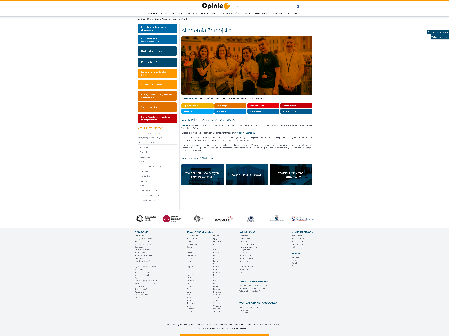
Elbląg (215, 244)
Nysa (215, 275)
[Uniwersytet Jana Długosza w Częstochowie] (303, 218)
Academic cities (298, 241)
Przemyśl (190, 286)
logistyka (141, 161)
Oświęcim (190, 281)
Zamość (190, 311)
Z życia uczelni (140, 258)
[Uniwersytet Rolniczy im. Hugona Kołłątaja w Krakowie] (250, 218)
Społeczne (243, 252)
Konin (189, 261)
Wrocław (216, 309)
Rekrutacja (222, 105)
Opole (215, 278)
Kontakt (295, 263)
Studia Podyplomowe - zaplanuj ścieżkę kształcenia (155, 118)
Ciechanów (217, 241)
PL (303, 6)
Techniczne (243, 236)
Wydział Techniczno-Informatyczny (291, 175)
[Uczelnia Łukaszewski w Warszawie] (224, 218)
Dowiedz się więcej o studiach (146, 281)
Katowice (190, 258)
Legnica (190, 267)
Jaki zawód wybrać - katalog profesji (153, 73)
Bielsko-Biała (192, 238)
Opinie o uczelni (191, 105)
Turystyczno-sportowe (247, 258)
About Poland (297, 236)
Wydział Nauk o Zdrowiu (247, 175)
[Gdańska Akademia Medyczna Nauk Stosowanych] (277, 218)
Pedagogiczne (244, 250)
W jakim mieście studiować (249, 291)
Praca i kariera (261, 13)
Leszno (216, 267)
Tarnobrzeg (217, 297)
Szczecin (216, 295)
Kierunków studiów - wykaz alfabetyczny (153, 28)
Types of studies (298, 244)
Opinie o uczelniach (210, 13)
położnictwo (143, 181)
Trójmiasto (191, 303)
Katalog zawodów (141, 289)
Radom (190, 289)
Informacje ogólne (439, 32)
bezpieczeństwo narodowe (149, 133)
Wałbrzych (217, 303)
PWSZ (241, 272)
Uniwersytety (244, 269)
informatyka (143, 152)
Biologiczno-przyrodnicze (248, 247)
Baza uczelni (192, 13)
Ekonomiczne (244, 238)
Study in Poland (279, 13)
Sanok (189, 292)
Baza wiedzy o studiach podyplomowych (254, 294)
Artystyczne (243, 264)
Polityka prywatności (299, 260)
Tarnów (190, 300)
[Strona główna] (224, 6)
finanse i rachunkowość (148, 142)
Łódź (189, 272)
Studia (164, 13)
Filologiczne (243, 261)
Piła (214, 281)
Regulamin (296, 257)
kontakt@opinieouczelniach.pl (269, 324)
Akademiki (188, 111)
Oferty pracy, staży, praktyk (249, 307)
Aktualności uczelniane (143, 255)
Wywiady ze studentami (143, 278)
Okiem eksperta (245, 315)
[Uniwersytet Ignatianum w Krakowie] (172, 218)
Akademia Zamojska (170, 19)
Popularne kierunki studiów (145, 283)
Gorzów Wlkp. (192, 252)
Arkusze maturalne (142, 241)
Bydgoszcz (217, 238)
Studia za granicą (149, 107)
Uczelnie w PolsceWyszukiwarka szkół (150, 39)
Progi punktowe (257, 105)
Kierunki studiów (231, 13)
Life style (138, 297)
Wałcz (189, 306)
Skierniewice (217, 292)
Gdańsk (190, 247)
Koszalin (216, 261)
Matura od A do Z (149, 62)
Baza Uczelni (139, 247)
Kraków (190, 264)
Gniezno (216, 250)
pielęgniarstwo (144, 176)
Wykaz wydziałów (439, 37)
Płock (189, 283)
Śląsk (189, 297)
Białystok (216, 236)
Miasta (296, 13)
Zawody (247, 13)
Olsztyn (190, 278)
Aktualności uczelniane (151, 84)
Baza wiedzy (244, 313)
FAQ (293, 247)
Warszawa (217, 306)
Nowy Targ (191, 275)
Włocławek (191, 309)
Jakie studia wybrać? (142, 261)
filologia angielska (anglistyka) (150, 137)
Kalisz (215, 255)
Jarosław (216, 252)
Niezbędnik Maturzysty (151, 51)
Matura (151, 13)
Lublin (189, 269)
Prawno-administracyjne (248, 244)
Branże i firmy (244, 310)
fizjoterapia (143, 147)
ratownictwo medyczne (148, 190)
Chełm (189, 241)
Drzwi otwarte (289, 105)
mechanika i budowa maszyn (150, 166)
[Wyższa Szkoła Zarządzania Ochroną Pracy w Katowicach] (198, 218)
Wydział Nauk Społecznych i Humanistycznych (202, 175)
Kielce (215, 258)
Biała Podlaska (192, 236)
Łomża (215, 269)
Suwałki (190, 295)
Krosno (216, 264)
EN (307, 6)
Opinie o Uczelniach (142, 250)
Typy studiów (139, 264)
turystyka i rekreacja (146, 200)
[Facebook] (298, 6)
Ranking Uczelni (140, 252)
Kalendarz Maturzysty (143, 244)
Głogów (190, 250)
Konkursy (295, 266)
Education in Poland (299, 238)
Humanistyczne (245, 255)
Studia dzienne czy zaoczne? (145, 272)
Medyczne (243, 241)
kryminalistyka (144, 157)
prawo (141, 185)
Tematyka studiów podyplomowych (252, 288)
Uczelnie (176, 13)
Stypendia (221, 111)
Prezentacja (255, 111)
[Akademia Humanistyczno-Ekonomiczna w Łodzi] (146, 218)
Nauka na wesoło (141, 295)
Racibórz (216, 286)
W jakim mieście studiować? (145, 267)
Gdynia (215, 247)
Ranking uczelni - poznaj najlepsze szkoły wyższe (156, 96)
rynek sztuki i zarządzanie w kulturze (153, 195)
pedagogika (143, 171)
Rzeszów (216, 289)
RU (312, 6)
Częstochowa (192, 244)
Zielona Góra (218, 311)
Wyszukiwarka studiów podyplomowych (254, 285)
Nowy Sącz (217, 272)
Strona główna (153, 19)
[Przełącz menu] (429, 32)
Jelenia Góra (191, 255)
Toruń (215, 300)
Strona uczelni (289, 111)
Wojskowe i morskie (246, 267)
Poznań (216, 283)
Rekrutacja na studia (142, 275)
